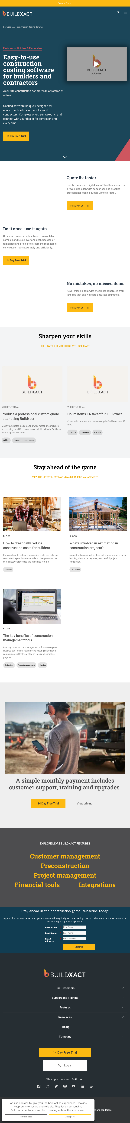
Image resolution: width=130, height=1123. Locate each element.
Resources (65, 1017)
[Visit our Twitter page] (56, 1087)
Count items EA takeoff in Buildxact (94, 414)
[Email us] (65, 1087)
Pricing (65, 1026)
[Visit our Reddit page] (91, 1087)
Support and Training (65, 997)
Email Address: (53, 940)
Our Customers (65, 988)
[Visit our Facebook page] (38, 1087)
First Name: (53, 927)
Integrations (97, 884)
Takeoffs (97, 432)
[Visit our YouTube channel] (73, 1087)
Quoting (42, 665)
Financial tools (37, 884)
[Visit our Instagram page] (47, 1087)
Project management (26, 665)
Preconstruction (65, 865)
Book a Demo (65, 3)
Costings (72, 432)
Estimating (85, 432)
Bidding (6, 440)
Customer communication (24, 440)
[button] (126, 13)
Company (65, 1036)
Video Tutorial (10, 407)
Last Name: (53, 933)
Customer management (65, 856)
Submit (79, 947)
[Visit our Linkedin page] (82, 1087)
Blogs (6, 536)
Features (7, 27)
